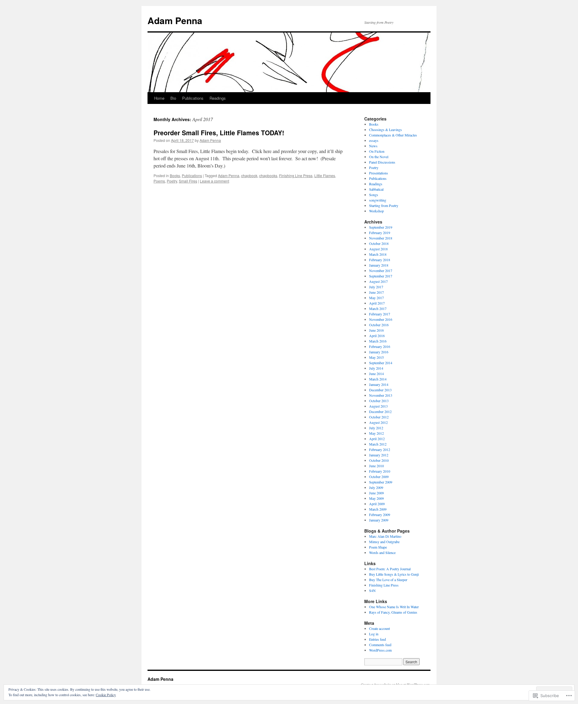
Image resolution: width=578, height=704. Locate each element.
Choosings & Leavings (385, 129)
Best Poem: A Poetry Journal (390, 568)
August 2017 (378, 281)
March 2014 (378, 379)
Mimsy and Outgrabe (384, 541)
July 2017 (376, 286)
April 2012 (377, 438)
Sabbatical (376, 189)
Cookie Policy (106, 694)
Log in (373, 633)
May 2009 (376, 498)
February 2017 (379, 313)
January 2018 (378, 265)
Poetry (172, 180)
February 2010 (379, 471)
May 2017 (376, 297)
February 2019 (379, 232)
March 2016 (378, 341)
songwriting (377, 200)
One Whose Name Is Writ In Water (394, 606)
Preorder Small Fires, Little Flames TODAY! (219, 132)
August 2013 (378, 406)
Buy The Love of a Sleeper (388, 579)
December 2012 (380, 411)
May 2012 (376, 433)
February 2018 (379, 259)
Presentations (378, 173)
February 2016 (379, 346)
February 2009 (379, 514)
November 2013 (380, 395)
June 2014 (376, 373)
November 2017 (380, 270)
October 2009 (379, 476)
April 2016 (377, 335)
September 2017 (380, 276)
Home (159, 98)
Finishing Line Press (295, 175)
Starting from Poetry (383, 205)
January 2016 (378, 351)
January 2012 (378, 454)
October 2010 (379, 460)
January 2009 (378, 520)
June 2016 (376, 330)
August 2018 (378, 248)
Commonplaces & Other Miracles (393, 135)
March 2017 (378, 308)
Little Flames (324, 175)
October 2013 (379, 400)
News (373, 145)
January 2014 (378, 384)
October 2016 (379, 324)
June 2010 (376, 465)
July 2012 (376, 427)
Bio (173, 98)
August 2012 (378, 422)
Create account (379, 628)
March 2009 (378, 509)
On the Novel (378, 156)
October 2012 (379, 417)
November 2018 (380, 238)
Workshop (376, 210)
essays (373, 140)
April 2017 (377, 303)
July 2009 (376, 487)
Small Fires (188, 180)
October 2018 (379, 243)
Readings (218, 98)
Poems (159, 180)
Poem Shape (378, 547)
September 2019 (380, 227)
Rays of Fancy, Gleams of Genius (393, 612)
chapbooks (268, 175)
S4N (372, 590)
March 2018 (378, 254)
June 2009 (376, 492)
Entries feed (377, 639)
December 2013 (380, 389)
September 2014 (380, 362)
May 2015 (376, 357)
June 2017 (376, 292)
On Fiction (376, 151)
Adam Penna (175, 20)
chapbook (249, 175)
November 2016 (380, 319)
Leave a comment (214, 180)
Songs (373, 194)
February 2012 (379, 449)
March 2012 (378, 444)
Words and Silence (382, 552)
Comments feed (380, 644)
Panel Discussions (382, 162)
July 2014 (376, 368)
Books (175, 175)
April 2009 (377, 503)
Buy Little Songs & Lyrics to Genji (394, 574)
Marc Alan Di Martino (385, 536)
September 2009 (380, 482)
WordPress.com (380, 650)
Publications (193, 98)
